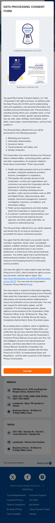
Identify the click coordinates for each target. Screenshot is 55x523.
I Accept (27, 371)
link (30, 284)
